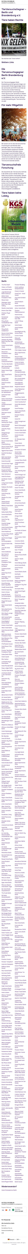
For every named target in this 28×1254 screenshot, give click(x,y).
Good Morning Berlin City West (6, 584)
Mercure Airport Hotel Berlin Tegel (7, 885)
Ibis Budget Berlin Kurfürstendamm (7, 914)
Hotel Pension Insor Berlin (20, 864)
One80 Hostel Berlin (7, 587)
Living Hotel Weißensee (5, 379)
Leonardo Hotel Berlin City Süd (19, 1128)
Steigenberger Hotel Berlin (6, 409)
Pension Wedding (20, 285)
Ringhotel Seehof (20, 386)
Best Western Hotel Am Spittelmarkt (7, 391)
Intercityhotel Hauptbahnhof (19, 383)
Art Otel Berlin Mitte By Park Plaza (20, 791)
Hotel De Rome (6, 476)
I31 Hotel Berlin (19, 788)
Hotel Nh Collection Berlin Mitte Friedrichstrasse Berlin (20, 613)
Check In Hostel (19, 291)
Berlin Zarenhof (19, 428)
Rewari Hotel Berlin (7, 859)
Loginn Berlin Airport (18, 533)
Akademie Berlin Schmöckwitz (19, 795)
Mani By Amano (6, 1101)
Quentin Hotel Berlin (7, 581)
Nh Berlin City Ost (7, 880)
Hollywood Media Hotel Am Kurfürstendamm (20, 1161)
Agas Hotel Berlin (6, 882)
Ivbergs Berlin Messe (19, 940)
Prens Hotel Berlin (20, 490)
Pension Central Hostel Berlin (6, 1068)
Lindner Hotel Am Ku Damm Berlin (20, 1095)
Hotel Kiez (18, 500)
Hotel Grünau (18, 314)
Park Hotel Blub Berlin (19, 506)
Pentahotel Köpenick (5, 318)
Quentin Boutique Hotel (7, 454)
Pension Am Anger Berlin (20, 728)
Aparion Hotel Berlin (20, 998)
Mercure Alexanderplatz (19, 680)
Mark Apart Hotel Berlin (6, 999)
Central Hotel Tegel (7, 463)
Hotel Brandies (6, 1095)
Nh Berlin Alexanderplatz (6, 896)
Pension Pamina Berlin (19, 415)
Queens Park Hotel (7, 733)
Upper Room (18, 785)
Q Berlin (17, 368)
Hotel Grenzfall (6, 461)
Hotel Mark (18, 870)
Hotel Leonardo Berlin (6, 811)
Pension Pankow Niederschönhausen (20, 775)
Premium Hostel (6, 959)
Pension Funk (19, 798)
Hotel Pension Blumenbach (19, 546)
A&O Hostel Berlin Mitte (7, 375)
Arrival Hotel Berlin (20, 503)
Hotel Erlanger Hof (20, 475)
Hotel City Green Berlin (6, 573)
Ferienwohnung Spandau (6, 1138)
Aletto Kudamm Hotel (19, 819)
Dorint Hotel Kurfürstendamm (6, 1163)
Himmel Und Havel (7, 1023)
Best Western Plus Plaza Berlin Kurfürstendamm (7, 639)
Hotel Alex (18, 1125)
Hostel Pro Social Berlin (20, 977)
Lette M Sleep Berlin (19, 322)
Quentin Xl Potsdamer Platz (6, 561)
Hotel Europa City (7, 590)
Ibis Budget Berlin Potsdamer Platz (7, 786)
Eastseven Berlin (19, 543)
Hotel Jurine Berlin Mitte (20, 932)
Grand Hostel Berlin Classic (7, 920)
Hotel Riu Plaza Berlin (6, 429)
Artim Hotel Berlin (7, 804)
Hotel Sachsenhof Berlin (7, 900)
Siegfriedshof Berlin (7, 1135)
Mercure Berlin (6, 878)
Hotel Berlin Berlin (7, 289)
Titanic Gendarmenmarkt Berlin (7, 404)
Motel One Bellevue (7, 725)
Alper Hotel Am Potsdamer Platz (6, 807)
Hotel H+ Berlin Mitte (19, 559)
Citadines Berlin (6, 930)
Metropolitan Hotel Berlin (7, 948)
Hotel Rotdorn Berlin (6, 862)
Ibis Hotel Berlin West (19, 652)
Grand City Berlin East (19, 1065)
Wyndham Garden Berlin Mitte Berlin (20, 1071)
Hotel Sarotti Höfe (20, 1146)
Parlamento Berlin (7, 1051)
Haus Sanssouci (6, 474)
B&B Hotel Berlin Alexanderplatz (6, 458)
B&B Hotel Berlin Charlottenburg (6, 466)
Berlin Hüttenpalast (20, 425)
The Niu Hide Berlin (7, 364)
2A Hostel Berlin (6, 697)
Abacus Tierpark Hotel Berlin (6, 995)
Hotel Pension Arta (20, 626)
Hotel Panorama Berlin (6, 817)
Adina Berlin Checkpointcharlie (20, 371)
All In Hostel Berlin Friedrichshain (20, 379)
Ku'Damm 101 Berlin (20, 449)
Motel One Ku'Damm (5, 565)
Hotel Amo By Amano (5, 679)
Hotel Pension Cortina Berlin (6, 1104)
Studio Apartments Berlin (20, 771)
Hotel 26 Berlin (6, 738)
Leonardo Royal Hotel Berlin (6, 662)
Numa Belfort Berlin (20, 1004)
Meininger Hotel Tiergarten (6, 1007)
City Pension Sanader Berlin (19, 1029)
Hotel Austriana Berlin (19, 893)
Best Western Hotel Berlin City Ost (20, 1101)
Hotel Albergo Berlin (20, 563)
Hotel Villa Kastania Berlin (20, 405)
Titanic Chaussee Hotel (20, 457)
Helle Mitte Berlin (20, 640)
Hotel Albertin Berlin (7, 769)
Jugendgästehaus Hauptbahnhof (20, 478)
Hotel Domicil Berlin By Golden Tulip (7, 528)
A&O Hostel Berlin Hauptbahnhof (7, 618)
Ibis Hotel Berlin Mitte (6, 924)
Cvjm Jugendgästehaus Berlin (20, 630)
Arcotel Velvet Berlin (6, 766)
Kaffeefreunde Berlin (19, 755)
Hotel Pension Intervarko (19, 510)
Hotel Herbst (18, 830)
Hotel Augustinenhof (19, 519)
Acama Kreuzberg (7, 1082)
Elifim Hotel (18, 779)
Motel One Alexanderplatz (6, 356)
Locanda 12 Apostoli (20, 399)
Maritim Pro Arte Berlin (6, 498)
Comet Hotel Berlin (20, 433)
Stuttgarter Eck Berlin (19, 497)
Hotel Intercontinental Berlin (19, 1041)
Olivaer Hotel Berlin (20, 991)
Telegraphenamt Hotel (19, 463)
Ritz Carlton (5, 659)
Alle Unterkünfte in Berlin (8, 1223)
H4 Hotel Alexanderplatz (6, 1088)
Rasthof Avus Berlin (20, 980)
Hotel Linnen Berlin (7, 1123)
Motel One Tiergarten (5, 509)
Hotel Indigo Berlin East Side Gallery (7, 1026)
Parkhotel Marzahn (7, 699)
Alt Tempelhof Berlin (19, 1118)
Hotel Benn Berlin (20, 397)
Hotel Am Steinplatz (7, 964)
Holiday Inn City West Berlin (6, 1092)
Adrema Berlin (19, 810)
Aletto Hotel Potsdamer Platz (6, 296)
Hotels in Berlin (8, 1)
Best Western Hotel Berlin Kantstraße (20, 807)
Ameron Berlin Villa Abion (7, 544)
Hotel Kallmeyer (6, 1047)
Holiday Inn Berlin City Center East (6, 870)
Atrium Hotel (18, 845)
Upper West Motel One (20, 527)
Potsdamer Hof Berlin (19, 698)
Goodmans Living (6, 814)
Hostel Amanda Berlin (19, 436)
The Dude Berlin (6, 893)
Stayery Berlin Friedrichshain (6, 755)
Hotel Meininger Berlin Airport (19, 1088)
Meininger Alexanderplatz (6, 1156)
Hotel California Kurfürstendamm (19, 1078)
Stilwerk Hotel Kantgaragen (6, 782)
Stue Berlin (5, 928)
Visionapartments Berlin (7, 687)
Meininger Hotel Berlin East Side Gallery (6, 304)
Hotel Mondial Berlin (7, 666)
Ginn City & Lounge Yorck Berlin (7, 614)
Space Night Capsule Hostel (6, 1012)
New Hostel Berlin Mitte (7, 606)
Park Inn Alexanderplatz (6, 1119)
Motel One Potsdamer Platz (6, 352)
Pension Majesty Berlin (19, 622)
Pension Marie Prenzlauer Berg (19, 1057)
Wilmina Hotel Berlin (7, 505)
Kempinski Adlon (19, 603)
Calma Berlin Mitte (7, 654)
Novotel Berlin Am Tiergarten (7, 856)
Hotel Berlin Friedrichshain (19, 1178)
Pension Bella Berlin (20, 430)
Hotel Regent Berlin (7, 1182)
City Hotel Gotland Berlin (20, 298)
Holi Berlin (17, 574)
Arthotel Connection (18, 618)
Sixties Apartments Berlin (20, 742)
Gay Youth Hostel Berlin (20, 718)
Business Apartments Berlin (20, 347)
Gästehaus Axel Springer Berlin (19, 482)
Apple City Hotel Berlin (6, 866)
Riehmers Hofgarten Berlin (19, 1136)
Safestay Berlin (6, 975)
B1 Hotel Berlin (6, 1160)
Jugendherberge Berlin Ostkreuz (6, 292)
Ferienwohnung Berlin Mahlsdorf (19, 1007)
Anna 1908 (5, 517)
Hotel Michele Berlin (20, 983)
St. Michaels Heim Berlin (20, 440)
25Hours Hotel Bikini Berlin (7, 728)
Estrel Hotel (5, 438)
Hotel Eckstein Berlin (6, 843)
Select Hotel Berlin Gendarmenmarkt (7, 399)
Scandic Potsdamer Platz (7, 790)
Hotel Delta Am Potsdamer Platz (6, 1113)
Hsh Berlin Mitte (19, 589)
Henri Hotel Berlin (7, 714)
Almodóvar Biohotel (20, 861)
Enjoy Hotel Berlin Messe (20, 1108)
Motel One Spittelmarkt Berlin (20, 596)
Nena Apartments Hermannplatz (7, 978)
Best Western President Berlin (19, 936)
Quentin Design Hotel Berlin (6, 524)
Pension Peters (19, 1050)
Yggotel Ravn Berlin (7, 450)
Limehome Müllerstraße (18, 1001)
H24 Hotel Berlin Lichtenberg (6, 683)
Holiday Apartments (20, 605)
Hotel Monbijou (19, 408)
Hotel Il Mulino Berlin (20, 966)
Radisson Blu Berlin (7, 487)
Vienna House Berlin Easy (20, 555)
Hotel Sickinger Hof (20, 905)
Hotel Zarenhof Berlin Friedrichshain (20, 901)
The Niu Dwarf (6, 285)
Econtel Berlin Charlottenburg (19, 885)
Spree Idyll (18, 552)
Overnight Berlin (19, 752)
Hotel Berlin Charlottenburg (19, 1166)
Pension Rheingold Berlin (20, 676)
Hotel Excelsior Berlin (19, 1046)
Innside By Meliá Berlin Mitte (6, 1098)
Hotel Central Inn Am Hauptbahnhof (20, 694)
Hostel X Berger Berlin (19, 736)
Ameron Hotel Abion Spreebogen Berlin (7, 1148)
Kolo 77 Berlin (19, 550)
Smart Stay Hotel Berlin (7, 711)
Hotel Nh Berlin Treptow (19, 577)
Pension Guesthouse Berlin (20, 1122)
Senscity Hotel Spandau (19, 827)
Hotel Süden (18, 325)
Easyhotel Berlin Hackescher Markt (7, 470)
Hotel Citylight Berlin (7, 935)
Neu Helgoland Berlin (6, 839)
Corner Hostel (19, 335)
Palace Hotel (5, 1056)
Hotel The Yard (19, 487)
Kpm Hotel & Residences (5, 555)
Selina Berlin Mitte (7, 512)
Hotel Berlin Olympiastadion (19, 1174)
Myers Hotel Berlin (7, 797)
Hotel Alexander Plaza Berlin (19, 881)
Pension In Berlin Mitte (19, 637)
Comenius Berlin (19, 541)
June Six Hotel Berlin (6, 548)
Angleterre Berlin (6, 1145)
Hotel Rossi (5, 558)
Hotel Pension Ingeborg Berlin (19, 962)
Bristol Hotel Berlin (7, 1084)
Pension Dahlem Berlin (19, 684)
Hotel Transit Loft (7, 933)
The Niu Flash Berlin (7, 670)
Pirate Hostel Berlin (20, 656)
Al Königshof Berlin (20, 989)
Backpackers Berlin (20, 929)
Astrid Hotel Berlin (20, 565)
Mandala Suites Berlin (6, 822)
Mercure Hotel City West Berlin (20, 375)
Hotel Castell (5, 657)
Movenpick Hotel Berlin (19, 446)
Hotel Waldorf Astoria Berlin (5, 622)
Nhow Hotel (5, 300)
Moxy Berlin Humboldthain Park (7, 322)
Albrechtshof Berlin (7, 695)
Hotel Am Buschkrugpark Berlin (19, 957)
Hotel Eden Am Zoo (7, 1015)
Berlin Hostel (18, 1182)
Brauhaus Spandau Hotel (20, 1037)
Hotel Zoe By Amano (5, 520)
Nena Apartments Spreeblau (20, 759)
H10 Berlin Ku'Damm (20, 530)
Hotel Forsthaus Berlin (19, 523)
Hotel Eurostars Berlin (6, 383)
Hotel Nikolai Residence (5, 952)
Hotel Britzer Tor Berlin (20, 973)
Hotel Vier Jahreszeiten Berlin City (7, 829)
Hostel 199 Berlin (19, 306)
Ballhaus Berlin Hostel (6, 967)
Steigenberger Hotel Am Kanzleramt (6, 434)
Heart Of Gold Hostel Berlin (6, 425)
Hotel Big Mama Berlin (6, 956)
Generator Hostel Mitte (20, 1053)
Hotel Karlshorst (6, 531)
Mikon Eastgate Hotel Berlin (6, 1043)
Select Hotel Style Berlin (7, 371)
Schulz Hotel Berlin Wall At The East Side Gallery (7, 773)
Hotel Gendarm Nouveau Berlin (19, 1033)
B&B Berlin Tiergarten (5, 982)
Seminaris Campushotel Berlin (7, 360)
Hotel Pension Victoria (19, 493)
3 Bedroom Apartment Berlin (20, 1014)
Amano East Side (6, 310)
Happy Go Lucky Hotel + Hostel (19, 897)
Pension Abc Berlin (20, 643)
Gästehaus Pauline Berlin (7, 1072)
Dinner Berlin (18, 513)
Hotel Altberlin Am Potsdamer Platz (20, 659)
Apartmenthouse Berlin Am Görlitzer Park (20, 705)
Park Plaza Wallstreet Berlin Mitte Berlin (19, 814)
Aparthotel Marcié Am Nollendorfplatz (20, 944)
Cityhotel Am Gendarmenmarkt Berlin (20, 909)
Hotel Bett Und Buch (19, 749)
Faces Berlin (18, 443)
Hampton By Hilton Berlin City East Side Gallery (7, 341)
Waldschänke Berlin (20, 649)
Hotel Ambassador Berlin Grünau (7, 1037)
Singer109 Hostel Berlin (6, 601)
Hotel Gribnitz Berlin (20, 572)
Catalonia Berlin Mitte (6, 569)
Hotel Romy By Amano (6, 494)
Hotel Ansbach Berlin (19, 302)
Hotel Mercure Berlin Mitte (6, 944)
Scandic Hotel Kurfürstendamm (6, 1176)
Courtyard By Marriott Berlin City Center (7, 939)
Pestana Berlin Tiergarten (6, 417)
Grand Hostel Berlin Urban (7, 346)
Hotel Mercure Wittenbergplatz (19, 646)
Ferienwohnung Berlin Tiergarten (19, 663)
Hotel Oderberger (7, 731)
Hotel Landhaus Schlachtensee (19, 288)
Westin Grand (5, 1116)
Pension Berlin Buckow (19, 986)
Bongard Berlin (19, 1105)
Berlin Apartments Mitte (20, 763)
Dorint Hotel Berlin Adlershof (20, 411)
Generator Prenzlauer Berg (6, 874)
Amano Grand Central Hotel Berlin (20, 852)
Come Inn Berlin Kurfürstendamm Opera (19, 364)
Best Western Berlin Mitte (7, 387)
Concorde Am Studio (19, 926)
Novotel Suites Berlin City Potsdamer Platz (6, 909)
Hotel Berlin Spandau (18, 1170)
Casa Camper (18, 1085)
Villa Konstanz (19, 1140)
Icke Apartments (6, 1179)
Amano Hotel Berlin (7, 625)
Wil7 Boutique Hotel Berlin (20, 782)
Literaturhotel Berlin (7, 825)
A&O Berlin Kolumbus (5, 490)
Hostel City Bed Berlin (19, 969)
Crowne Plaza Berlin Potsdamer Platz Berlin (20, 802)
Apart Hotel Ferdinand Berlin (19, 914)
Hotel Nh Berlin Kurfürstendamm (6, 595)
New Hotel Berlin (19, 923)
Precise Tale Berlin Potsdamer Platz (7, 651)
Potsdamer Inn (6, 598)
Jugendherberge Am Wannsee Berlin (20, 1156)
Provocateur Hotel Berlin (20, 537)
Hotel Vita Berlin (6, 1040)
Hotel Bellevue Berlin (6, 751)
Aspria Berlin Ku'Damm (5, 1003)
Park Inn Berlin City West (20, 834)
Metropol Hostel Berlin (6, 413)
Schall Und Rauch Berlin (7, 1030)
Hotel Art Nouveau (7, 1049)
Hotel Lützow (5, 592)
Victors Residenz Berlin (6, 794)
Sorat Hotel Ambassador (18, 453)
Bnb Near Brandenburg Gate (20, 1022)
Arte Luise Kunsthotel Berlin (20, 948)
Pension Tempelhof (7, 962)
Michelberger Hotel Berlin (7, 721)
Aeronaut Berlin (6, 973)
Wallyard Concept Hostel (7, 904)
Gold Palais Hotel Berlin (6, 691)
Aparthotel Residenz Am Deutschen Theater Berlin (20, 1151)
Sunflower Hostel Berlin (7, 479)
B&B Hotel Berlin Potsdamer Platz (6, 635)
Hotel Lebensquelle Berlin (7, 1109)
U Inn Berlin (18, 739)
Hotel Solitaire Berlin (19, 328)
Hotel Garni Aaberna (20, 701)
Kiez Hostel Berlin (7, 971)
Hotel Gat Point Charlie (6, 395)
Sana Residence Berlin (19, 848)
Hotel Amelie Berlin (7, 763)
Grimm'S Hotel (19, 868)
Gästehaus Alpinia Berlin (20, 842)
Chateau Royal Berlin (6, 313)
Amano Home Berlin (7, 1080)
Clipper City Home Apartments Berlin (20, 823)
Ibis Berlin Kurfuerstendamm (20, 1132)
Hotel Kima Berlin (6, 1054)
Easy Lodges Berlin (7, 668)
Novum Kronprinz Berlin (20, 467)
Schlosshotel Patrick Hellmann (19, 343)
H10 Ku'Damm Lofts (20, 666)
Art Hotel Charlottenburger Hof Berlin (7, 848)
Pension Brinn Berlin (20, 709)
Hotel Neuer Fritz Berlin (7, 647)
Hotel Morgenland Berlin (7, 747)
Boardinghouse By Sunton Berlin (20, 332)
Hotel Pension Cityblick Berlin (19, 672)
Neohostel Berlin (6, 349)
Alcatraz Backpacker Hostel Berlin (20, 723)
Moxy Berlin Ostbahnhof (5, 330)
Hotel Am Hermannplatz (6, 759)
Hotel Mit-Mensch (7, 1166)
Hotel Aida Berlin (19, 1011)
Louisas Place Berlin (20, 460)
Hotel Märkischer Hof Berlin (20, 390)
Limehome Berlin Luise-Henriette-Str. (6, 674)
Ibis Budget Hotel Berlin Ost (20, 1143)
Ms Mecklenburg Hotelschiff (19, 767)
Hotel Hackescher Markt (20, 838)
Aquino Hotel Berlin (20, 1098)
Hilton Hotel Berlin (7, 628)
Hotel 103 (17, 419)
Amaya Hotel (18, 516)
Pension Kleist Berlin (20, 634)
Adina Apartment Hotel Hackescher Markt (20, 857)
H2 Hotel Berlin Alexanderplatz (6, 717)
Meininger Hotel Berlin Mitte (6, 577)
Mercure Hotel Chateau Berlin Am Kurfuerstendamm (7, 1126)
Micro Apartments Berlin (20, 353)
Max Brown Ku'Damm (5, 1131)
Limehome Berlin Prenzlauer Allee (6, 989)
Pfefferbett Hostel (7, 644)
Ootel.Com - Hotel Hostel (20, 294)
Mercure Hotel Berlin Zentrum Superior (19, 1113)
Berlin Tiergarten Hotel (19, 600)
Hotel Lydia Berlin (20, 485)
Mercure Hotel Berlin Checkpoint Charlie (20, 876)
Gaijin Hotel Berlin (7, 986)
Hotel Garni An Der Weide (20, 1082)
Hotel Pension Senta (19, 568)
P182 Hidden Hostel (20, 350)
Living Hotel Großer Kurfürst (7, 483)
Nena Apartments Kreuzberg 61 (7, 610)
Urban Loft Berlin (7, 287)
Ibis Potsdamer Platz (6, 1172)
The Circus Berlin (20, 608)
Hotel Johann (5, 992)
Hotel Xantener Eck (20, 1092)
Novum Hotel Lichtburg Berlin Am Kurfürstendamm (20, 358)
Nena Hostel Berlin (7, 337)
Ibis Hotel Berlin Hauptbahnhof (6, 889)
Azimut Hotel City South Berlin (7, 1059)
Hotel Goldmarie (6, 552)
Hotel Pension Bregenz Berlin (6, 1142)
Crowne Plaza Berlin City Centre (7, 534)
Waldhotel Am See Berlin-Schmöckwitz (7, 703)
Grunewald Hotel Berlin (19, 1061)
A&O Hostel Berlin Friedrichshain (7, 367)
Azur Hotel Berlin (19, 745)
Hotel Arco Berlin (20, 873)
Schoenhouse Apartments (19, 889)
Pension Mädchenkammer (20, 311)
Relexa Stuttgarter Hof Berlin (20, 581)
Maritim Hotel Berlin (7, 308)
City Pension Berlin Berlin (20, 952)
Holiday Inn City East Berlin (20, 585)
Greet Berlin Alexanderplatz (6, 707)
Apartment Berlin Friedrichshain (20, 995)
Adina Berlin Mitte (7, 1169)
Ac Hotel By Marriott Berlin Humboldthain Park (7, 834)
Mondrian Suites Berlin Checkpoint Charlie (20, 918)
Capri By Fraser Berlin (6, 326)
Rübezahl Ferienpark (18, 339)
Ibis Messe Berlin (6, 1063)
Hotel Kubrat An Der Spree (7, 778)
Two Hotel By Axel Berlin (20, 471)
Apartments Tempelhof (18, 1018)
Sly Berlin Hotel (19, 669)
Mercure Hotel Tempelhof (6, 1076)
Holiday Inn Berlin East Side (20, 318)
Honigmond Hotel (20, 1075)
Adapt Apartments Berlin (7, 800)
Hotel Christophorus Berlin (9, 1190)
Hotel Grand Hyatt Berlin (20, 592)
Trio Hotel (18, 1025)
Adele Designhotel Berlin (20, 422)
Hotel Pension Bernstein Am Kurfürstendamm (19, 689)
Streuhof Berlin (19, 1068)
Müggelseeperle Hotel (19, 394)
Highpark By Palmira (7, 1034)
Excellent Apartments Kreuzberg (18, 713)
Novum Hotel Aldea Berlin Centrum (7, 334)
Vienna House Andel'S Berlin (6, 502)
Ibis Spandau (5, 736)
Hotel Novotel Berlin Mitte (7, 631)
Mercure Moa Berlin (7, 917)
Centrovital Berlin (7, 514)
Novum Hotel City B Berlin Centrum (7, 447)
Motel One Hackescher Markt (7, 421)
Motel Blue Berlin (6, 852)
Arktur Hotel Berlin (20, 308)
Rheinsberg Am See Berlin (20, 732)
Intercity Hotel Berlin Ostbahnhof (7, 1152)
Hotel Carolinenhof (20, 402)
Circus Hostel (5, 1065)
